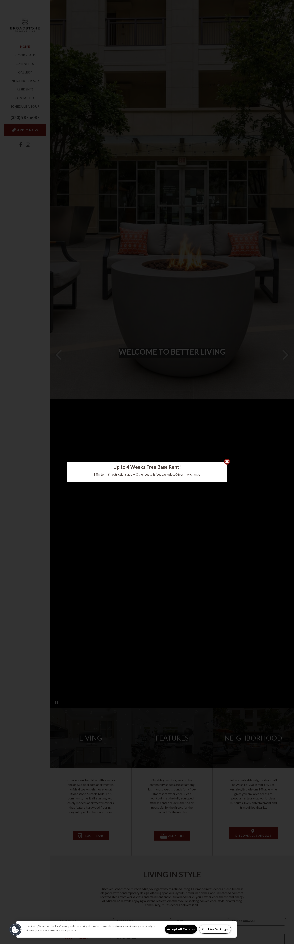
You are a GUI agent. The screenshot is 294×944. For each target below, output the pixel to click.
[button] (15, 929)
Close (227, 462)
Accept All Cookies (181, 929)
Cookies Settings (215, 929)
